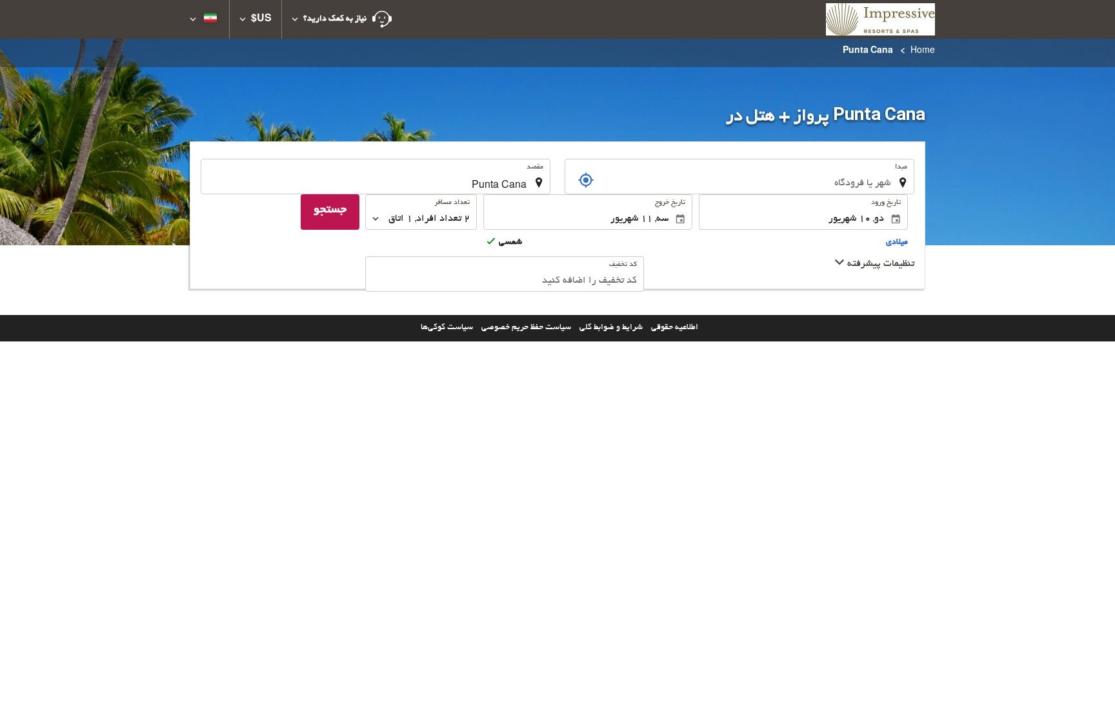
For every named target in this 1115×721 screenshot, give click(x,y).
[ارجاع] (586, 180)
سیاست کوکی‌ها (447, 327)
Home (922, 51)
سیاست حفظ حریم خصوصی (526, 327)
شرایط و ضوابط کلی (611, 327)
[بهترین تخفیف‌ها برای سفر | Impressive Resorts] (880, 19)
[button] (341, 19)
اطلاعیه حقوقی (674, 327)
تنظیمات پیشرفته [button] (879, 264)
